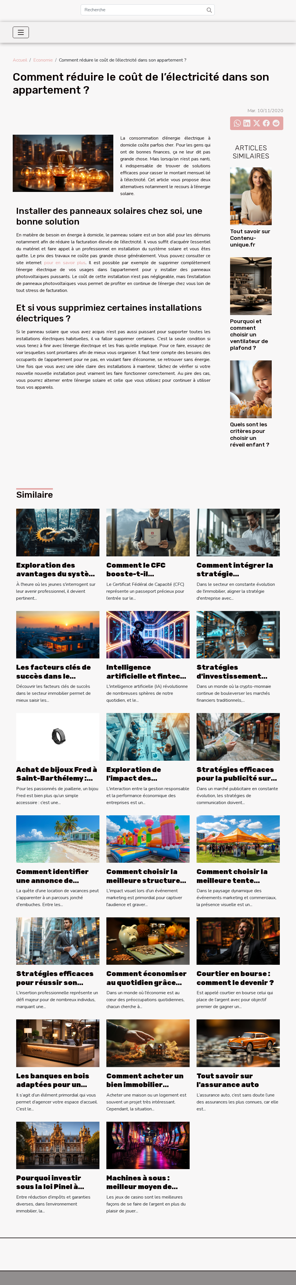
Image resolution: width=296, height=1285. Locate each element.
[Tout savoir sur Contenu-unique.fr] (251, 196)
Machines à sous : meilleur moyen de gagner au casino (139, 1187)
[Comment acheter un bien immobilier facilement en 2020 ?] (148, 1043)
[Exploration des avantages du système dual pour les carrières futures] (57, 532)
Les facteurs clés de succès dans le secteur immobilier (53, 676)
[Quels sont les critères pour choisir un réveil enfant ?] (251, 389)
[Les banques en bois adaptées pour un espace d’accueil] (57, 1043)
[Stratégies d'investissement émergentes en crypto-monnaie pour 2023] (238, 634)
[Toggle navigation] (21, 32)
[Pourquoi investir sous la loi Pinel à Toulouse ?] (57, 1145)
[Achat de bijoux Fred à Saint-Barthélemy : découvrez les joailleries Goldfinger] (57, 736)
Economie (43, 60)
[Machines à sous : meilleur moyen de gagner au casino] (148, 1145)
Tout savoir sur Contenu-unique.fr (250, 238)
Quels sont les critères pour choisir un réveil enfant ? (249, 434)
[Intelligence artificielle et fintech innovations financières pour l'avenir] (148, 634)
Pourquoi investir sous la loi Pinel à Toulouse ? (48, 1187)
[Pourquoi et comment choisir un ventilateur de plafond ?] (251, 286)
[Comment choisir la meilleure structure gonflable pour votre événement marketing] (148, 839)
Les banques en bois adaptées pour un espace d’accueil (52, 1085)
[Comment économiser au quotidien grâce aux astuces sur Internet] (148, 941)
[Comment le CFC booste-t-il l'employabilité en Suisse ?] (148, 532)
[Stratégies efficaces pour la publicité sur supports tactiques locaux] (238, 736)
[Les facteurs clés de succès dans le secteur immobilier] (57, 634)
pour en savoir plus (65, 263)
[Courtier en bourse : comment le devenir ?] (238, 941)
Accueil (20, 60)
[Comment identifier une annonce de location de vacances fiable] (57, 839)
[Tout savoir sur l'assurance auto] (238, 1043)
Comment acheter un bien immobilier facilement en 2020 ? (145, 1085)
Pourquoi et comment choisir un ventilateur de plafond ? (249, 334)
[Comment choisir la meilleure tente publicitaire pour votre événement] (238, 839)
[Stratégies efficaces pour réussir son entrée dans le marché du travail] (57, 941)
